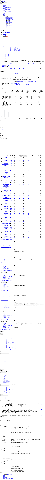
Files (3, 46)
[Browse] (1, 63)
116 (19, 191)
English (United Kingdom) (6, 185)
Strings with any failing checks (8, 389)
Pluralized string (5, 391)
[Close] (0, 425)
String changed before (6, 398)
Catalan (6, 172)
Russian (6, 228)
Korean (6, 214)
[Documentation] (0, 331)
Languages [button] (4, 8)
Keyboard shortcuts (8, 22)
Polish (6, 221)
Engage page (7, 57)
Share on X (7, 56)
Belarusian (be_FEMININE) (5, 164)
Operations (4, 51)
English (6, 157)
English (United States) (6, 187)
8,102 (24, 65)
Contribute (7, 24)
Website (6, 27)
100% (11, 157)
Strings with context (6, 392)
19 (14, 237)
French (6, 193)
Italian (6, 211)
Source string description (7, 377)
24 (14, 191)
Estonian (6, 190)
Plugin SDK (5, 67)
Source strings (5, 374)
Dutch (6, 182)
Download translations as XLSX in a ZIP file (12, 50)
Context (15, 306)
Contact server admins (9, 17)
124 (28, 63)
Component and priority (7, 367)
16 (14, 209)
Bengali (6, 170)
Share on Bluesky (8, 54)
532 (19, 63)
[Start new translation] (1, 155)
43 (33, 63)
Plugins (5, 35)
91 (19, 237)
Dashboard (4, 5)
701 (23, 214)
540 (23, 237)
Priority (4, 357)
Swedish (6, 231)
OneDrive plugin (6, 260)
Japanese (6, 213)
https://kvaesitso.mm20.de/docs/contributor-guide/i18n (26, 81)
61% (11, 65)
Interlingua (6, 209)
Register (4, 13)
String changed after (6, 397)
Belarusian (6, 165)
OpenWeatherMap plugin (7, 252)
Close (8, 420)
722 (23, 184)
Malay (6, 217)
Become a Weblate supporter (8, 478)
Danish (6, 180)
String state (4, 379)
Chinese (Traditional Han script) (6, 177)
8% (10, 214)
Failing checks (7, 45)
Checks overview (8, 11)
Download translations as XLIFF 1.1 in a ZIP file (13, 49)
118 (19, 214)
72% (11, 68)
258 (23, 208)
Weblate (3, 1)
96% (11, 221)
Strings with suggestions (7, 387)
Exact (13, 384)
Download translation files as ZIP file (11, 47)
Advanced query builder (4, 371)
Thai (6, 232)
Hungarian (6, 206)
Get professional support (9, 19)
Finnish (6, 191)
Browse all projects (8, 7)
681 (23, 191)
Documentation (7, 21)
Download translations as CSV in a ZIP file (12, 48)
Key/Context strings (6, 376)
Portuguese (6, 225)
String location (5, 366)
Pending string (5, 380)
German (6, 200)
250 (28, 65)
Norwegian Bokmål (6, 218)
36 (14, 68)
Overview (4, 41)
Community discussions (9, 18)
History (6, 44)
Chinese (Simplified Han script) (6, 174)
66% (11, 63)
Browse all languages (8, 9)
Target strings (5, 375)
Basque (6, 161)
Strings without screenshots (7, 390)
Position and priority (6, 355)
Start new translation (8, 52)
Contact (4, 476)
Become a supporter (8, 25)
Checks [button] (4, 10)
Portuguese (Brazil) (6, 223)
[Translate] (1, 157)
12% (11, 160)
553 (23, 209)
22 (14, 160)
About (6, 26)
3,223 (24, 63)
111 (19, 160)
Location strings (5, 378)
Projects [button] (4, 6)
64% (11, 208)
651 (23, 160)
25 (14, 170)
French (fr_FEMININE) (5, 195)
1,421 (19, 65)
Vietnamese (6, 237)
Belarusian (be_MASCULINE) (6, 167)
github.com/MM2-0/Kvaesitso (16, 73)
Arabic (6, 158)
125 (14, 63)
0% (10, 170)
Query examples (3, 401)
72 (23, 221)
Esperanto (6, 188)
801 (23, 68)
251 (14, 65)
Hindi (6, 204)
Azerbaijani (6, 160)
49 (19, 208)
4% (10, 191)
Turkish (6, 234)
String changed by (6, 382)
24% (11, 237)
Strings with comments (7, 388)
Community (5, 53)
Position (4, 356)
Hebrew (6, 203)
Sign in (4, 14)
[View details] (14, 241)
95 (19, 209)
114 (19, 68)
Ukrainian (6, 236)
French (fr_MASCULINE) (6, 198)
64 (33, 65)
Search (4, 42)
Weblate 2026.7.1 (10, 474)
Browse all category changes (5, 329)
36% (11, 209)
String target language (6, 381)
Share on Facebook (8, 55)
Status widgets (7, 58)
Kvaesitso (6, 32)
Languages (4, 39)
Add (15, 384)
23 (14, 214)
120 (19, 170)
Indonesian (6, 208)
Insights (4, 43)
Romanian (6, 227)
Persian (6, 220)
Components (5, 40)
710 (23, 170)
